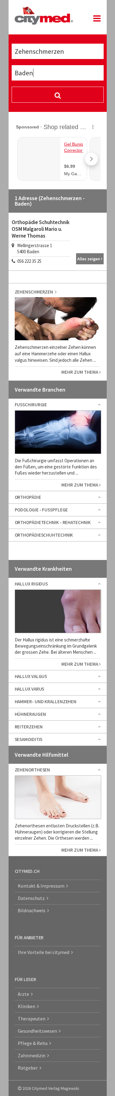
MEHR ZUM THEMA (80, 372)
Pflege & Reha (33, 1043)
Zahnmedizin (32, 1055)
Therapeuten (32, 1018)
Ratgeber (29, 1068)
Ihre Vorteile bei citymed (44, 952)
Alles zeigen (89, 259)
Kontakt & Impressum (42, 886)
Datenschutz (32, 898)
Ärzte (24, 994)
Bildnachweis (32, 910)
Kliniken (27, 1006)
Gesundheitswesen (38, 1031)
